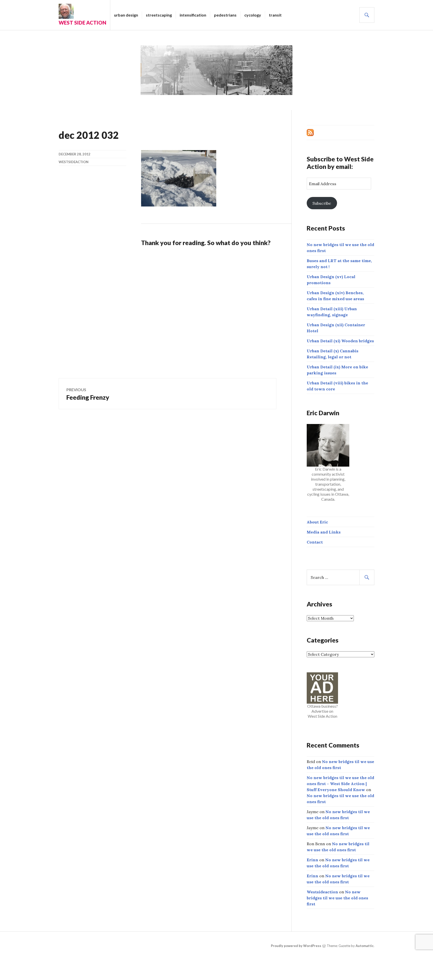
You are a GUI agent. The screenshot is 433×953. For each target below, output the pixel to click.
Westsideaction (73, 162)
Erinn (312, 859)
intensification (193, 15)
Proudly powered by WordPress (296, 946)
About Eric (317, 521)
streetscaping (159, 15)
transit (275, 15)
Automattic (365, 946)
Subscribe (321, 203)
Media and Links (324, 532)
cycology (252, 15)
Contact (315, 542)
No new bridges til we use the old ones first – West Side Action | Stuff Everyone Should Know (340, 783)
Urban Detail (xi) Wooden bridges (340, 340)
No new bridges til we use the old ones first (337, 897)
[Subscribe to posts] (310, 132)
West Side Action (82, 23)
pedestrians (225, 15)
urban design (126, 15)
